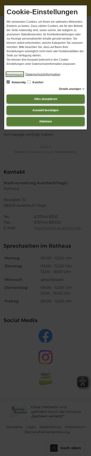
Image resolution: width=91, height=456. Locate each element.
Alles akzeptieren (45, 99)
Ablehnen (45, 121)
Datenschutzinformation (42, 74)
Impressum (15, 74)
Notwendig (18, 82)
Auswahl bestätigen (45, 110)
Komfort (37, 82)
